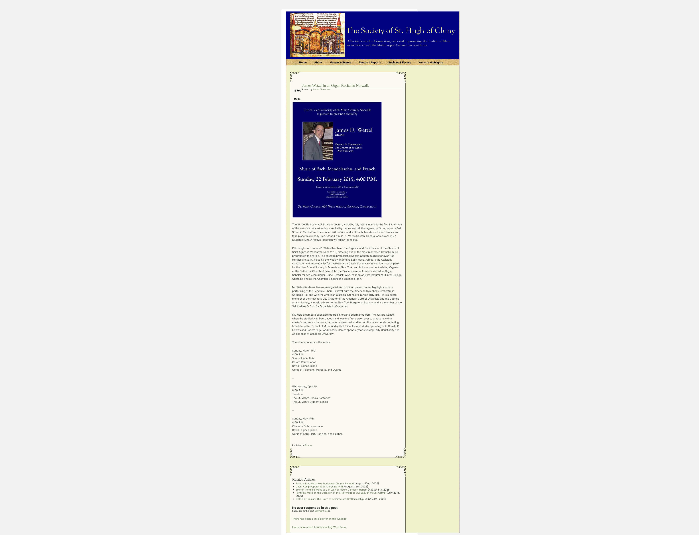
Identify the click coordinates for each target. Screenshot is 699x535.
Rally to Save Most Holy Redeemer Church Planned (325, 483)
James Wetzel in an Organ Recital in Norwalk (335, 85)
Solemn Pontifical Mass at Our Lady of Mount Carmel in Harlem (331, 489)
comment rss (321, 510)
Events (308, 445)
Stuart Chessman (321, 89)
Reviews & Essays (399, 62)
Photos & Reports (370, 62)
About (318, 62)
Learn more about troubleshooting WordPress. (319, 527)
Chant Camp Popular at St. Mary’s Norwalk (319, 486)
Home (303, 62)
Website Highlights (430, 62)
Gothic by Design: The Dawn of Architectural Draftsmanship (330, 498)
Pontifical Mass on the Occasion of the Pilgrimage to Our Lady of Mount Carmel (341, 492)
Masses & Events (340, 62)
